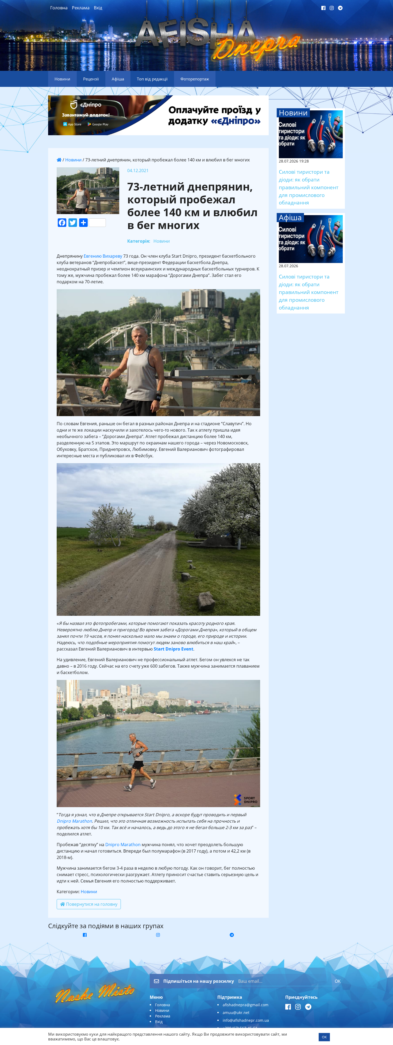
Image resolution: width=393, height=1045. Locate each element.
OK (338, 981)
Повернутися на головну (91, 904)
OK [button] (324, 1037)
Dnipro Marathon (74, 821)
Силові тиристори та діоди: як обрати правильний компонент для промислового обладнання (308, 187)
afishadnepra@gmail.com (245, 1004)
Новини (73, 160)
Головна (59, 8)
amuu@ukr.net (236, 1012)
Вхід (98, 8)
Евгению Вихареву (103, 256)
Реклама (81, 8)
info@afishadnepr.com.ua (246, 1020)
